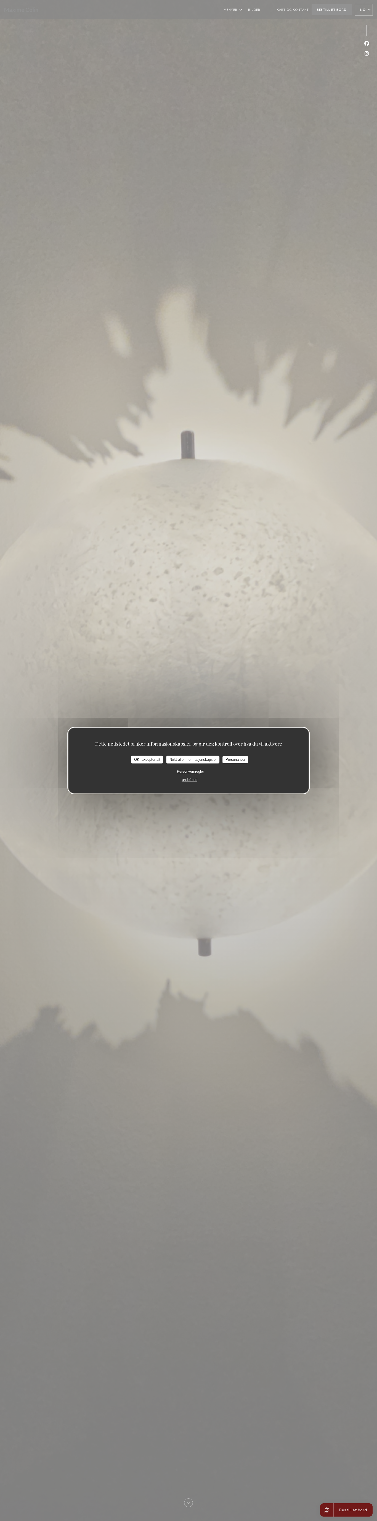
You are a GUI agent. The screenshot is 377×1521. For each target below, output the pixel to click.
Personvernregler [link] (190, 771)
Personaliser (235, 759)
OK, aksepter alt (147, 759)
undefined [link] (189, 779)
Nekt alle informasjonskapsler (193, 759)
